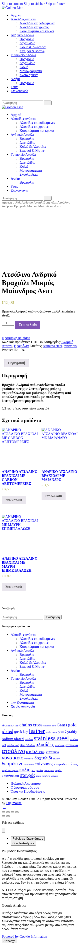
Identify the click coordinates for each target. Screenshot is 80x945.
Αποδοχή (9, 941)
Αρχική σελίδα (12, 202)
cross (37, 725)
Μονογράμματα (31, 694)
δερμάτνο (29, 764)
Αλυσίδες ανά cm (23, 634)
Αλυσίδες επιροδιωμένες (37, 638)
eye (54, 725)
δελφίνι (56, 758)
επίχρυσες (44, 763)
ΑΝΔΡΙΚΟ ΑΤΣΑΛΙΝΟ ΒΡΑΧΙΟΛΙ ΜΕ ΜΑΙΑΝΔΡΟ (59, 475)
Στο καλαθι (28, 325)
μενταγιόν (49, 770)
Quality (71, 731)
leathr (49, 732)
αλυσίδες (45, 744)
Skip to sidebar (34, 4)
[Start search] (48, 103)
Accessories (10, 725)
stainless (29, 739)
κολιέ (24, 769)
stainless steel (52, 346)
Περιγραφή (16, 363)
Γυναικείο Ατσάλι (23, 678)
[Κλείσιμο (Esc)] (3, 812)
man (54, 732)
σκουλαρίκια (10, 775)
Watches (30, 745)
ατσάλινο (70, 346)
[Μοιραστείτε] (8, 812)
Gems (62, 724)
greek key (21, 731)
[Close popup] (3, 830)
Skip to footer (55, 4)
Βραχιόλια (50, 202)
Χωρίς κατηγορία (23, 706)
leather (37, 731)
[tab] (16, 363)
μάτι (33, 770)
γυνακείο (29, 758)
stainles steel (13, 745)
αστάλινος (60, 745)
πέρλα (58, 770)
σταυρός (27, 775)
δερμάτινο (13, 763)
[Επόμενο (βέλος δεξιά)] (8, 816)
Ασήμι (15, 670)
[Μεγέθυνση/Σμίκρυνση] (17, 812)
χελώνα (54, 776)
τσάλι (38, 776)
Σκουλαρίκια (29, 698)
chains (25, 725)
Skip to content (12, 4)
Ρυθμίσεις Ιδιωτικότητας (27, 838)
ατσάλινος (35, 751)
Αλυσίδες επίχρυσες (34, 642)
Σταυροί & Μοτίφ (32, 666)
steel (23, 745)
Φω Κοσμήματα (22, 702)
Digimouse (14, 803)
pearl (61, 731)
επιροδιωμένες (66, 764)
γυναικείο (13, 758)
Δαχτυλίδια (27, 658)
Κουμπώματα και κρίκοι (37, 646)
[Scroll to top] (4, 807)
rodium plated (13, 739)
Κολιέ (24, 690)
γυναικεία (52, 752)
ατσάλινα (72, 745)
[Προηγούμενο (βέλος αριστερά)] (3, 816)
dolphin (47, 725)
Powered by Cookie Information (24, 936)
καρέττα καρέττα (10, 770)
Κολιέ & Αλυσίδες (33, 662)
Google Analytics (23, 843)
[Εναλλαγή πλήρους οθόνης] (12, 812)
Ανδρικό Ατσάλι (32, 202)
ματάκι (39, 770)
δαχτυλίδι (43, 757)
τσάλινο (46, 776)
